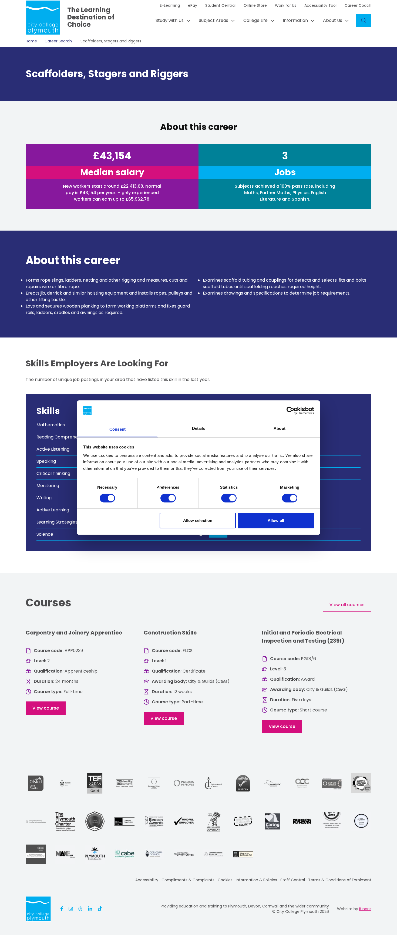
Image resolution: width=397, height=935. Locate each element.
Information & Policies (256, 880)
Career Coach (358, 5)
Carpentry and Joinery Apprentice (74, 632)
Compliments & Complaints (188, 880)
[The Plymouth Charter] (65, 821)
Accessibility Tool (320, 5)
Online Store (255, 5)
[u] (243, 783)
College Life (255, 20)
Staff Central (292, 880)
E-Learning (170, 5)
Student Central (220, 5)
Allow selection (198, 520)
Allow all (276, 520)
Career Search (56, 41)
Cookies (225, 880)
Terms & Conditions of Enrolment (339, 880)
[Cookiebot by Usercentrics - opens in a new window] (290, 411)
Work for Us (285, 5)
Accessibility (146, 880)
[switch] (168, 498)
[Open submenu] (187, 20)
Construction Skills (170, 632)
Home (31, 41)
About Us (332, 20)
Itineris (365, 909)
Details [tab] (198, 428)
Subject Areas (213, 20)
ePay (192, 5)
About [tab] (279, 428)
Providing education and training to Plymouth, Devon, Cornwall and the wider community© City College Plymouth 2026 (245, 908)
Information (295, 20)
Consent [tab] (117, 429)
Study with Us (170, 20)
